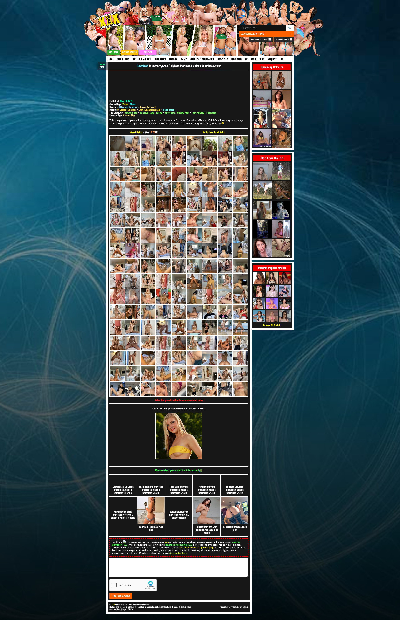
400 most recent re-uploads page (196, 547)
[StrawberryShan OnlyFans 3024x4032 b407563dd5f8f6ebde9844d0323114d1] (194, 327)
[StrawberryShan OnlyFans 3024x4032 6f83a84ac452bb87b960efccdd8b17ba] (209, 204)
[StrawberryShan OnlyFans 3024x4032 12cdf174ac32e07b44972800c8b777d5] (179, 220)
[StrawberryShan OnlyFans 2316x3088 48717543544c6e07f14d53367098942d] (240, 158)
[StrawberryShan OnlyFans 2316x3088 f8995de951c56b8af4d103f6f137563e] (225, 174)
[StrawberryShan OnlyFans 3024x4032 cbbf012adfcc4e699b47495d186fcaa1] (240, 343)
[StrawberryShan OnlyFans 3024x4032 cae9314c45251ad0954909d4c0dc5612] (209, 343)
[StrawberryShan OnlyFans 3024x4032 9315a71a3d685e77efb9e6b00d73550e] (179, 281)
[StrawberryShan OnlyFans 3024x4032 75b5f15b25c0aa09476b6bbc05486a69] (225, 235)
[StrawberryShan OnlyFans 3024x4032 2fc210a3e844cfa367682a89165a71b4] (240, 189)
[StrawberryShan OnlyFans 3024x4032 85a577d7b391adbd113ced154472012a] (117, 250)
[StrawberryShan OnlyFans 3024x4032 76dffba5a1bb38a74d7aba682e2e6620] (240, 235)
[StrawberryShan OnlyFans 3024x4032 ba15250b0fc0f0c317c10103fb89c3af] (209, 327)
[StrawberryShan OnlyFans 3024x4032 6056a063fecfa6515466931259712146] (132, 281)
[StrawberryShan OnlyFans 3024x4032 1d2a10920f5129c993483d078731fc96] (163, 189)
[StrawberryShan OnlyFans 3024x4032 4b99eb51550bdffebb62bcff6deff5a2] (117, 204)
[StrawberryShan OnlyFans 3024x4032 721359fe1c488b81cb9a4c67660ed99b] (225, 296)
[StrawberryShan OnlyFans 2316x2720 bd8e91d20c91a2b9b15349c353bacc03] (163, 143)
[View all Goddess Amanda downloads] (272, 316)
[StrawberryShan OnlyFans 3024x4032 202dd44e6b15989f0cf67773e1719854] (179, 250)
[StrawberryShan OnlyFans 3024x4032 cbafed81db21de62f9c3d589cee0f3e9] (225, 343)
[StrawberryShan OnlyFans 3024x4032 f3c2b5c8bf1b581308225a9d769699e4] (209, 373)
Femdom (173, 59)
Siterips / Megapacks (202, 59)
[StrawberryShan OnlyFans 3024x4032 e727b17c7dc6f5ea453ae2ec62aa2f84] (132, 373)
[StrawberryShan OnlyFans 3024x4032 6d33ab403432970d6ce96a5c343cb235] (179, 204)
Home (111, 59)
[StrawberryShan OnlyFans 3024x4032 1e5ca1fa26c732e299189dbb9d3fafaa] (179, 189)
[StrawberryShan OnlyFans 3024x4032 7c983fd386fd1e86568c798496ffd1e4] (225, 204)
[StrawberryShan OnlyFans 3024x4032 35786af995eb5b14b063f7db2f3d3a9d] (194, 281)
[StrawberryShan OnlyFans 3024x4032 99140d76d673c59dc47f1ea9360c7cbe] (163, 296)
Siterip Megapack (148, 107)
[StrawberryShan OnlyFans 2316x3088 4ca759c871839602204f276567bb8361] (209, 143)
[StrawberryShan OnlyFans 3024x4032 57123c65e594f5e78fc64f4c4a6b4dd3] (240, 281)
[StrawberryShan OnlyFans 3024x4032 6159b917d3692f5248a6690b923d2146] (148, 281)
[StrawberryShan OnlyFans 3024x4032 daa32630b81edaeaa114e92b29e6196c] (163, 358)
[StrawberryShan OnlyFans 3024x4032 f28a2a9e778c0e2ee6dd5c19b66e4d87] (225, 373)
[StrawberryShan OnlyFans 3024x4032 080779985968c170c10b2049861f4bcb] (132, 312)
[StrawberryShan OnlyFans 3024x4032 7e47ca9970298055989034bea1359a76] (240, 204)
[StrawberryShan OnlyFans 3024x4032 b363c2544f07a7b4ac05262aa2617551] (148, 327)
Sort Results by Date (259, 39)
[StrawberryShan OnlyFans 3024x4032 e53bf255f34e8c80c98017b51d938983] (225, 358)
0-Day (184, 59)
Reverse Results (282, 39)
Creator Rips (129, 115)
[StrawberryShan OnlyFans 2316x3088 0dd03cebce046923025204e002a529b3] (179, 143)
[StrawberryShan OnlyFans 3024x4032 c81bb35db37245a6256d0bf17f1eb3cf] (179, 343)
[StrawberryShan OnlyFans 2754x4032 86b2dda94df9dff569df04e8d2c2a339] (117, 189)
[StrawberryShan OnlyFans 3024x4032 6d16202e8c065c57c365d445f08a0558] (194, 204)
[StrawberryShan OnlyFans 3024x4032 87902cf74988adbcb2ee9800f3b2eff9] (117, 296)
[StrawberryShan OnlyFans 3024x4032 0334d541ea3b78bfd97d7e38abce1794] (117, 266)
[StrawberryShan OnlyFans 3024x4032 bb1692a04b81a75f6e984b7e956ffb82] (225, 327)
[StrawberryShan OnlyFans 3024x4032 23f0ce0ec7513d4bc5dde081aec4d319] (225, 220)
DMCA (130, 609)
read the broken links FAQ (179, 544)
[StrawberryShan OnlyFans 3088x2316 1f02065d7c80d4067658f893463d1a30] (132, 389)
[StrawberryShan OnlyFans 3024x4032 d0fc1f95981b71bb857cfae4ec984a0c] (117, 358)
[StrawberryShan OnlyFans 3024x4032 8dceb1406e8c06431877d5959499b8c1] (163, 220)
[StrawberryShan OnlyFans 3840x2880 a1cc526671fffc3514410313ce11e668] (209, 389)
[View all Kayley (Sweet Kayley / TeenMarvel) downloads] (259, 316)
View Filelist (136, 132)
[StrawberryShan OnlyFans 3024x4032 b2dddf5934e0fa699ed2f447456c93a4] (117, 327)
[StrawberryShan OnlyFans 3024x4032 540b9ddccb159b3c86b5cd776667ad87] (163, 266)
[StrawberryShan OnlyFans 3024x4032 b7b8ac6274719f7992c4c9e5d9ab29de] (132, 327)
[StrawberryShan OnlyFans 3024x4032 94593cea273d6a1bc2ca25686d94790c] (132, 296)
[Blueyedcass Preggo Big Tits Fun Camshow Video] (262, 248)
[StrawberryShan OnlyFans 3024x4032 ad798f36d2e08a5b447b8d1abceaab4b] (240, 312)
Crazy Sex (222, 59)
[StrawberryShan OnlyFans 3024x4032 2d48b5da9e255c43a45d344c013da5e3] (225, 189)
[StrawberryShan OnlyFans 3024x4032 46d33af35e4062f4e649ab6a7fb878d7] (148, 235)
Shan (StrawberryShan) (150, 109)
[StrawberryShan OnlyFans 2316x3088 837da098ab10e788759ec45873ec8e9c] (163, 158)
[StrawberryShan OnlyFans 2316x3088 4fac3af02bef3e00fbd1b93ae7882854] (225, 143)
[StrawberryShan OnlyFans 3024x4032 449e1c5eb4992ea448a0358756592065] (148, 266)
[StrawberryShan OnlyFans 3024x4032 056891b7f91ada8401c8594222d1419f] (225, 281)
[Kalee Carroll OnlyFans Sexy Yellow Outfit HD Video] (262, 229)
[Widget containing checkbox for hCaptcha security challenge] (133, 585)
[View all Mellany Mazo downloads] (259, 291)
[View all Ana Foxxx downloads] (285, 278)
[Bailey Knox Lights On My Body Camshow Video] (281, 210)
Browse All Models (272, 325)
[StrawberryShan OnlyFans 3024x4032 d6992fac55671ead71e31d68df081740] (148, 358)
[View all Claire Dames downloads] (285, 303)
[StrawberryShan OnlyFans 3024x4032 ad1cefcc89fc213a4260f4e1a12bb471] (209, 312)
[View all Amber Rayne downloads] (259, 303)
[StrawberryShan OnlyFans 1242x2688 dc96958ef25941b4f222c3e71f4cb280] (132, 143)
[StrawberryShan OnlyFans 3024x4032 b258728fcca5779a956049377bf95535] (179, 327)
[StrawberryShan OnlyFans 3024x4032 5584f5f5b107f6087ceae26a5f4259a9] (117, 281)
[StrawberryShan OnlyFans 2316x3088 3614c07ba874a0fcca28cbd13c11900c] (179, 158)
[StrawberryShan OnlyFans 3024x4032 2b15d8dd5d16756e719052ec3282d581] (209, 189)
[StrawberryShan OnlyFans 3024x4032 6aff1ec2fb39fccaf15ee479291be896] (163, 204)
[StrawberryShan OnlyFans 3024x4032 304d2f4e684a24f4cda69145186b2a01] (225, 250)
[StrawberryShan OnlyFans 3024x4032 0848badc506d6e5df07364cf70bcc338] (209, 266)
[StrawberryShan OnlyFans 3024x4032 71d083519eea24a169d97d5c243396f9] (179, 235)
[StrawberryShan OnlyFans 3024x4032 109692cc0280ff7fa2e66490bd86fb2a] (179, 296)
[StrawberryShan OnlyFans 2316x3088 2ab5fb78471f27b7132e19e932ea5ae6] (194, 143)
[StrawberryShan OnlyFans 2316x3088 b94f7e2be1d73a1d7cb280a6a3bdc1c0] (148, 174)
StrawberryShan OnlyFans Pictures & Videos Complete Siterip (185, 65)
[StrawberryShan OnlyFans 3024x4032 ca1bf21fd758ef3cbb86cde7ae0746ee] (194, 343)
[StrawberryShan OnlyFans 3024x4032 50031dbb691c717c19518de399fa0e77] (209, 281)
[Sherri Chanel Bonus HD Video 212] (281, 171)
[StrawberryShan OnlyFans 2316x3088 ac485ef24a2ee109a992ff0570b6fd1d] (132, 174)
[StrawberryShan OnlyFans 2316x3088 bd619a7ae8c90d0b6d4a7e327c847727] (163, 174)
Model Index (258, 59)
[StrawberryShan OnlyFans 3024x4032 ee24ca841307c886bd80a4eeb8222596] (163, 373)
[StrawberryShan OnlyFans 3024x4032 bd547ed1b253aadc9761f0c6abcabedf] (240, 327)
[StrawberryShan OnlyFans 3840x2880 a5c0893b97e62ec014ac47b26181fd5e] (225, 389)
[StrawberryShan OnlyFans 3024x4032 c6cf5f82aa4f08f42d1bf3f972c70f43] (163, 343)
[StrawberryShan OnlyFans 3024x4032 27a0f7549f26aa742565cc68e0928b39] (117, 235)
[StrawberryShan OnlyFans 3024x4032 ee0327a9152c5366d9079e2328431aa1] (179, 373)
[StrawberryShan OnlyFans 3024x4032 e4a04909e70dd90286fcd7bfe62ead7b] (209, 358)
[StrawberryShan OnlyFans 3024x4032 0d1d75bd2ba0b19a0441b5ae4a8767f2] (132, 189)
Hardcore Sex (131, 112)
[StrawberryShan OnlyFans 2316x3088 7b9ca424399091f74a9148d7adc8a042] (117, 158)
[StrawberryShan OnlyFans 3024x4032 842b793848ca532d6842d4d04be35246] (194, 266)
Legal (124, 609)
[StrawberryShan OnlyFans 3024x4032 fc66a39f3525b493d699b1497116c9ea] (240, 373)
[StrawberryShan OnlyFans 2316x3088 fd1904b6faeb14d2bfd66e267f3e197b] (240, 174)
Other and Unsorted (128, 107)
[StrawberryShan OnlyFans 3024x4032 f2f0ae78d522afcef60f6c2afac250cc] (194, 373)
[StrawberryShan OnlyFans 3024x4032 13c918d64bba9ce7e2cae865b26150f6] (209, 220)
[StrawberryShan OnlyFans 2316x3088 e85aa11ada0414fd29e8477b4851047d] (194, 174)
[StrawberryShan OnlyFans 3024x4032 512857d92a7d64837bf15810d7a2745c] (209, 296)
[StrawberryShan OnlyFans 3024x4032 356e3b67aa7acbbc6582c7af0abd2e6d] (132, 266)
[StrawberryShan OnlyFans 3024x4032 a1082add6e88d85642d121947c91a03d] (163, 312)
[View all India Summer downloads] (272, 278)
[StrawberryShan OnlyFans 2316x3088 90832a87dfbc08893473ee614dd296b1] (194, 158)
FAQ (281, 59)
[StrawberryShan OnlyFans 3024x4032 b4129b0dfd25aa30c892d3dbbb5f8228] (163, 327)
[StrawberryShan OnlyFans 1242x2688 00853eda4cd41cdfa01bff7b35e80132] (117, 143)
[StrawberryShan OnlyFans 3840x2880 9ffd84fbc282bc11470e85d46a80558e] (179, 389)
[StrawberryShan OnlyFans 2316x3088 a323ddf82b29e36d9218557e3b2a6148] (117, 174)
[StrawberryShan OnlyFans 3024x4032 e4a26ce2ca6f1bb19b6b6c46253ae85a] (194, 358)
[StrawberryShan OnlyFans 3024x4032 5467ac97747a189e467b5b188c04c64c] (240, 266)
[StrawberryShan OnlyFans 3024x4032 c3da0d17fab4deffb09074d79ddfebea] (148, 343)
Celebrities (123, 59)
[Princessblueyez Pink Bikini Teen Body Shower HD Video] (281, 229)
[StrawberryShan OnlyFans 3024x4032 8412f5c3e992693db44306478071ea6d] (163, 281)
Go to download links (214, 132)
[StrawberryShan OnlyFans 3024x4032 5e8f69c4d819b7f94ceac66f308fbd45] (132, 204)
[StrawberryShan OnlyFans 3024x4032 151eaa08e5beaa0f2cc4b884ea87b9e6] (163, 250)
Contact (112, 609)
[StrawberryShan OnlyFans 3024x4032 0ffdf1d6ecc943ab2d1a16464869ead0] (148, 189)
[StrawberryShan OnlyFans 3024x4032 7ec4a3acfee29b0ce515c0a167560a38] (132, 220)
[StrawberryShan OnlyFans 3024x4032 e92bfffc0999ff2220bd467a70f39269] (240, 358)
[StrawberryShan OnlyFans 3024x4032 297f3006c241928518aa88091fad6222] (209, 250)
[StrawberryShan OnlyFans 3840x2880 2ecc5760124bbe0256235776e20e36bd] (163, 389)
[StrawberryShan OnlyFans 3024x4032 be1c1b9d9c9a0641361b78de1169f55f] (117, 343)
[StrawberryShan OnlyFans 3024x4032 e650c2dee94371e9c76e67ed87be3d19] (117, 373)
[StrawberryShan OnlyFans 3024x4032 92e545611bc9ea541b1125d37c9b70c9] (132, 250)
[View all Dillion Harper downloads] (272, 303)
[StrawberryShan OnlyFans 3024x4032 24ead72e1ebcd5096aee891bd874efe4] (240, 220)
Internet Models (141, 59)
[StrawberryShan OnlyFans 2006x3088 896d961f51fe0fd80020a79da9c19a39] (148, 143)
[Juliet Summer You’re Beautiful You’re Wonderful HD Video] (262, 190)
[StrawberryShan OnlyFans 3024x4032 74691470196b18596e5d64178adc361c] (117, 312)
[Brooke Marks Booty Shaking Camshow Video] (262, 210)
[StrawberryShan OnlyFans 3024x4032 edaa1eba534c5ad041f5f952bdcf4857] (148, 373)
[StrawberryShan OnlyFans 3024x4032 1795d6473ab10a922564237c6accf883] (225, 266)
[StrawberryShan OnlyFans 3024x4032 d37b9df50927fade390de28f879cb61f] (132, 358)
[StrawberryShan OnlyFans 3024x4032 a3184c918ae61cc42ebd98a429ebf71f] (179, 312)
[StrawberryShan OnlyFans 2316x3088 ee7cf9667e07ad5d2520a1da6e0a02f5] (209, 174)
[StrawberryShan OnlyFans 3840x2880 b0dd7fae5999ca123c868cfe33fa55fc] (240, 389)
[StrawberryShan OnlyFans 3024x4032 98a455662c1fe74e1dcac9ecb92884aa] (148, 250)
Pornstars (160, 59)
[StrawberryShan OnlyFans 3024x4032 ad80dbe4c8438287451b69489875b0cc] (225, 312)
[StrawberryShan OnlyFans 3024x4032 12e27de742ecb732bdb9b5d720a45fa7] (194, 220)
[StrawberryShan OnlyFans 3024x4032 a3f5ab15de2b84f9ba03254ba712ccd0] (148, 312)
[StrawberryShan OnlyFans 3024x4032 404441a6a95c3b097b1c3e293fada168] (194, 296)
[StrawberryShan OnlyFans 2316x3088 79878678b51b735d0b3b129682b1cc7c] (209, 158)
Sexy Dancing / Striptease (203, 112)
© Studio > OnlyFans (127, 109)
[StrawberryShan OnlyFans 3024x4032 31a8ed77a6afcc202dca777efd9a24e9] (132, 235)
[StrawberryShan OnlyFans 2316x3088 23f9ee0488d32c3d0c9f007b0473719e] (132, 158)
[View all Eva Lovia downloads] (259, 278)
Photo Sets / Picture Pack (177, 112)
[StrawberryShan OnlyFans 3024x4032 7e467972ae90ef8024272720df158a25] (117, 220)
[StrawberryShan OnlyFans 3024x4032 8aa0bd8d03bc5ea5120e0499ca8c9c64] (148, 220)
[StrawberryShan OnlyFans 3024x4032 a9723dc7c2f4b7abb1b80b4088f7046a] (194, 312)
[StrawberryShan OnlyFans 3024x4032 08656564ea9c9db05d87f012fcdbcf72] (240, 296)
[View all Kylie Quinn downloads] (285, 316)
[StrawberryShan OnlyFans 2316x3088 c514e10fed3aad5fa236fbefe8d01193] (179, 174)
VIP (246, 59)
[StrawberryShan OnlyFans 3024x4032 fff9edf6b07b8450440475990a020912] (117, 389)
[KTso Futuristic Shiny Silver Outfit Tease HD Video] (281, 190)
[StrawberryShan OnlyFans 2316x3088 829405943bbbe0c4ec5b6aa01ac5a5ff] (225, 158)
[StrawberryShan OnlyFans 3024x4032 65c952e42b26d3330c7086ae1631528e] (163, 235)
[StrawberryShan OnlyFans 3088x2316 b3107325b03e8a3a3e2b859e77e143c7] (148, 389)
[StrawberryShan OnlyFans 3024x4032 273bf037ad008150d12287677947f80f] (194, 250)
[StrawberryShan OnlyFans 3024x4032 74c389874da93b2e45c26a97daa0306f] (209, 235)
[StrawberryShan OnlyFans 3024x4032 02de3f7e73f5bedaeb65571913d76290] (194, 189)
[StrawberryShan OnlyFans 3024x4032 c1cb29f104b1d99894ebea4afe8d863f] (132, 343)
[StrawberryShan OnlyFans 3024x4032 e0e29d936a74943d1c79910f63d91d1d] (179, 358)
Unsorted (236, 59)
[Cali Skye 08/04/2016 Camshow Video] (262, 171)
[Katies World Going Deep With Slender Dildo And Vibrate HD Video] (281, 248)
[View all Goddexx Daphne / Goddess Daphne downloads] (285, 291)
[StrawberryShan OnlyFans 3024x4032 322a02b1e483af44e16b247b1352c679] (240, 250)
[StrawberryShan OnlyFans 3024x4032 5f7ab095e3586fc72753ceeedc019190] (148, 204)
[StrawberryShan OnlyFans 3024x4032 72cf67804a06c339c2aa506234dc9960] (194, 235)
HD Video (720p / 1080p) (151, 112)
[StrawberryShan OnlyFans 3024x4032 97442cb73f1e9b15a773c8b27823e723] (148, 296)
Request (272, 59)
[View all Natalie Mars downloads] (272, 291)
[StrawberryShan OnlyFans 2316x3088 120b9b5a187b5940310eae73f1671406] (148, 158)
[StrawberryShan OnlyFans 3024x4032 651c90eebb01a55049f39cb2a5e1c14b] (179, 266)
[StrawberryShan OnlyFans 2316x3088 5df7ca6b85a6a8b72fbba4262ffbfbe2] (240, 143)
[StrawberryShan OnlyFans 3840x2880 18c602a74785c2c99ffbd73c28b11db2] (194, 389)
